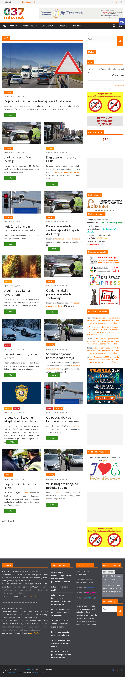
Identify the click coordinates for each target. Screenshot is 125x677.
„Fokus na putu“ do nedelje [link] (17, 159)
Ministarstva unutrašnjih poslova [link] (67, 239)
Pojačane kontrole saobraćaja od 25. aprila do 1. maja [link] (62, 230)
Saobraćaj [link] (8, 92)
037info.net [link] (21, 96)
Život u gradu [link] (47, 26)
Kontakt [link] (77, 26)
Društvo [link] (50, 148)
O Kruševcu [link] (28, 26)
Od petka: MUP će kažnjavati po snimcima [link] (62, 419)
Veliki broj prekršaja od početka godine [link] (62, 486)
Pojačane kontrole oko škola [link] (20, 486)
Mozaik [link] (63, 26)
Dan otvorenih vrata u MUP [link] (61, 159)
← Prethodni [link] (8, 521)
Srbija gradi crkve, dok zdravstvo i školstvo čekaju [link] (60, 643)
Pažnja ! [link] (7, 345)
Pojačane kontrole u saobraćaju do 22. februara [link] (37, 101)
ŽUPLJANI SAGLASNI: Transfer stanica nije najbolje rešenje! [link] (59, 624)
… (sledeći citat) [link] (119, 86)
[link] (122, 21)
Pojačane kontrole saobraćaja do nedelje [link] (19, 228)
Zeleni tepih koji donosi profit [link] (24, 2)
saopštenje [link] (25, 493)
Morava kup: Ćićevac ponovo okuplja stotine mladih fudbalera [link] (61, 654)
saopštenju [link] (75, 426)
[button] (18, 26)
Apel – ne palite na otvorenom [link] (17, 292)
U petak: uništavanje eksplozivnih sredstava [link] (20, 419)
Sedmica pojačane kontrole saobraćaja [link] (60, 356)
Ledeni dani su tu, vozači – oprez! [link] (21, 356)
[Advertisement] (105, 173)
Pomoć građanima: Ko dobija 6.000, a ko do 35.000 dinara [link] (60, 612)
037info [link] (13, 26)
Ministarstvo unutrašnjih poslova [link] (67, 172)
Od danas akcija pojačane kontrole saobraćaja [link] (59, 294)
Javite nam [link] (80, 606)
